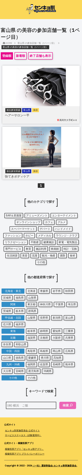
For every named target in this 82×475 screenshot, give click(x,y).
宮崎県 (20, 371)
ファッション (13, 235)
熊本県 (69, 364)
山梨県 (31, 317)
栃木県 (20, 311)
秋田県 (69, 291)
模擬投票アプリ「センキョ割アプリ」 (24, 449)
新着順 (20, 56)
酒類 (62, 255)
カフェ (49, 222)
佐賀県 (44, 364)
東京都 (31, 304)
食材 (72, 255)
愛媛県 (32, 357)
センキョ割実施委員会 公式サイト (22, 430)
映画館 (55, 249)
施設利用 (41, 249)
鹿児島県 (33, 371)
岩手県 (57, 291)
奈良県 (7, 344)
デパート (45, 229)
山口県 (7, 357)
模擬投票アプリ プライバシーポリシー (24, 453)
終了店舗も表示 (40, 56)
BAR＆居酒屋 (14, 215)
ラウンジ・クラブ (66, 235)
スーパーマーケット (23, 229)
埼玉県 (72, 304)
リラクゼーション (15, 242)
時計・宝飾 (70, 249)
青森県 (44, 291)
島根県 (44, 351)
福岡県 (31, 364)
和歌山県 (21, 344)
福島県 (20, 297)
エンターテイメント (64, 215)
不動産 (35, 242)
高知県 (57, 357)
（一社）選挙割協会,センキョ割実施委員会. (54, 465)
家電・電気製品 (68, 242)
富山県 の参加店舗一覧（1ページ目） (37, 43)
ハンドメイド (63, 229)
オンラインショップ (28, 222)
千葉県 (59, 304)
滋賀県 (31, 337)
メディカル (44, 235)
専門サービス (13, 249)
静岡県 (44, 331)
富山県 (69, 317)
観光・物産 (48, 255)
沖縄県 (47, 371)
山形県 (32, 297)
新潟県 (57, 317)
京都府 (44, 337)
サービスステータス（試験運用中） (23, 435)
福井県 (20, 324)
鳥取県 (31, 351)
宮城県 (7, 297)
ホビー (29, 235)
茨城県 (7, 311)
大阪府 (57, 337)
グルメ (62, 222)
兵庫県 (69, 337)
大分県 (7, 371)
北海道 (31, 291)
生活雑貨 (12, 255)
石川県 (7, 324)
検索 (66, 405)
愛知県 (57, 331)
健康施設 (48, 242)
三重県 (69, 331)
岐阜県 (31, 331)
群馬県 (32, 311)
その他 (41, 262)
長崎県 (57, 364)
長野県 (44, 317)
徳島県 (20, 357)
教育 (28, 249)
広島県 (69, 351)
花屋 (34, 255)
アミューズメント (36, 215)
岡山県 (57, 351)
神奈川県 (45, 304)
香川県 (45, 357)
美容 (24, 255)
